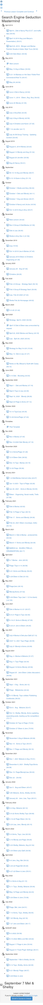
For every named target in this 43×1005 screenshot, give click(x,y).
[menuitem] (1, 5)
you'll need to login (30, 995)
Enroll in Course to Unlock (21, 998)
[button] (1, 2)
